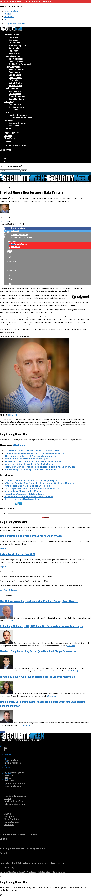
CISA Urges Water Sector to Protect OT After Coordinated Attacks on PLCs (30, 456)
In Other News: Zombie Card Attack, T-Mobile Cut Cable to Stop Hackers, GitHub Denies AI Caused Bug (39, 483)
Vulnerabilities (14, 53)
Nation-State (14, 48)
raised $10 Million (48, 329)
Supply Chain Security (17, 99)
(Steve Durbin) (8, 620)
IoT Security (13, 80)
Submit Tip (3, 838)
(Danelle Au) (51, 696)
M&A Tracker (14, 125)
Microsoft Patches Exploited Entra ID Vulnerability (21, 499)
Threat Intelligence (16, 58)
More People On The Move (8, 590)
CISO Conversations (16, 107)
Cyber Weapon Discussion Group (15, 796)
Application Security (16, 69)
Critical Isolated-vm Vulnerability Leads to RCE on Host (23, 491)
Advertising (8, 813)
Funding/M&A (9, 120)
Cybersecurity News (11, 11)
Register (3, 548)
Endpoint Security (15, 74)
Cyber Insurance (15, 91)
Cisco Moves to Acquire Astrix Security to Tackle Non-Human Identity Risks (30, 469)
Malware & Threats (11, 34)
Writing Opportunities (11, 819)
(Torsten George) (25, 725)
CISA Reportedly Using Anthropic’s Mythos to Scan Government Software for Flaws (32, 461)
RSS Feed (7, 798)
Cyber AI (7, 128)
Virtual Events (9, 16)
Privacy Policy (9, 824)
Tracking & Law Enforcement (20, 64)
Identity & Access (15, 77)
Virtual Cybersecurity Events (14, 772)
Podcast (7, 19)
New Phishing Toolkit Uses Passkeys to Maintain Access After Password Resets (31, 488)
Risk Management (11, 88)
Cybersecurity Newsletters (13, 786)
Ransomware (14, 50)
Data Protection (15, 93)
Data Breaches (14, 42)
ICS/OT (7, 112)
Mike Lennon (4, 221)
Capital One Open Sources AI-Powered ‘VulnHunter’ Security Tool (26, 458)
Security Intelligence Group (13, 801)
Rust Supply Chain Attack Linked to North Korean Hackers (24, 493)
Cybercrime (13, 40)
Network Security (15, 85)
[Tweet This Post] (47, 231)
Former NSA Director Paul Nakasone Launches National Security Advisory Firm (31, 480)
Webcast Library (9, 775)
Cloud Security (14, 72)
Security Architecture (12, 66)
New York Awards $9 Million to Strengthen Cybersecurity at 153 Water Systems (31, 450)
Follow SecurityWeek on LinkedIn (15, 804)
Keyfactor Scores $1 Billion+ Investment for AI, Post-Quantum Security (28, 464)
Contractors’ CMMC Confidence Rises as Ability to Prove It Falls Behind (28, 496)
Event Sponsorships (11, 816)
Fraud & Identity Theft (17, 45)
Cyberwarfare (14, 37)
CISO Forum (13, 109)
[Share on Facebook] (47, 228)
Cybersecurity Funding (17, 123)
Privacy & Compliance (17, 96)
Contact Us (4, 853)
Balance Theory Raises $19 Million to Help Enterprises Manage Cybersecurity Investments (34, 453)
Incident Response (16, 61)
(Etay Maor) (70, 645)
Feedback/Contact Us (11, 821)
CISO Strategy (9, 101)
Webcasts (7, 13)
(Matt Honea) (73, 670)
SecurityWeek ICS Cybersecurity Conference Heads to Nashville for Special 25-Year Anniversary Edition (39, 466)
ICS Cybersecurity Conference (14, 23)
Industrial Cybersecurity (18, 115)
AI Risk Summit (9, 780)
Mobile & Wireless (15, 83)
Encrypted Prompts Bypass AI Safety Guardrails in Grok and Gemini (27, 485)
